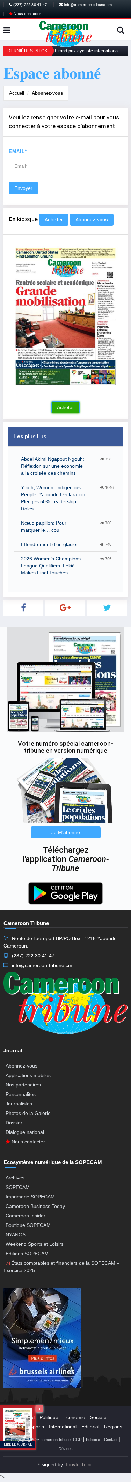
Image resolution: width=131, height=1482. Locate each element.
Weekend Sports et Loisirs (35, 1244)
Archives (15, 1178)
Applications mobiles (28, 1075)
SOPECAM (18, 1187)
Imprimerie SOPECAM (30, 1196)
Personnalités (21, 1094)
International (63, 1426)
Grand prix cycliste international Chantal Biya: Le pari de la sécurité (91, 50)
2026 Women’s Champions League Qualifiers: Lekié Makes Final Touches (51, 566)
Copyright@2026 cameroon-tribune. (41, 1439)
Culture (17, 1426)
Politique (48, 1417)
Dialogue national (25, 1132)
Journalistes (19, 1103)
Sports (37, 1426)
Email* (18, 151)
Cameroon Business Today (35, 1206)
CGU (77, 1439)
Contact (110, 1439)
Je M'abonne (65, 832)
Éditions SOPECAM (27, 1253)
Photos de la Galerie (28, 1113)
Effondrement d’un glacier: (50, 544)
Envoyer (23, 188)
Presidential (22, 1417)
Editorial (90, 1426)
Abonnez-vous (47, 93)
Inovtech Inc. (80, 1464)
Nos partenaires (23, 1085)
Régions (113, 1426)
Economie (74, 1417)
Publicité (93, 1439)
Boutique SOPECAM (28, 1225)
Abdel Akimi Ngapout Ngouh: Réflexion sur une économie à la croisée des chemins (52, 466)
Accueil (16, 93)
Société (98, 1417)
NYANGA (16, 1234)
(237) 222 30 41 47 (29, 4)
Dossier (14, 1122)
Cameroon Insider (25, 1215)
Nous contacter (27, 14)
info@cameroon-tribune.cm (87, 4)
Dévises (66, 1449)
